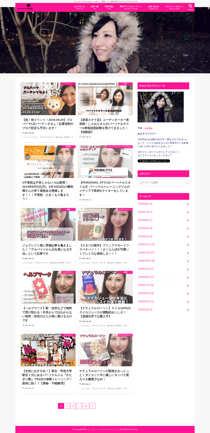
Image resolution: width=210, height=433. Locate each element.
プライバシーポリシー (174, 7)
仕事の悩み (109, 7)
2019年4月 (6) (145, 236)
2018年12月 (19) (146, 244)
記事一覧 (94, 7)
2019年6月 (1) (145, 220)
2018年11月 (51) (146, 252)
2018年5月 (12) (146, 301)
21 (85, 406)
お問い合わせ (153, 7)
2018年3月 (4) (145, 309)
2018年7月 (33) (146, 285)
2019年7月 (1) (145, 212)
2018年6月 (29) (146, 293)
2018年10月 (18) (146, 260)
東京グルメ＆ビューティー (131, 7)
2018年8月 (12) (146, 277)
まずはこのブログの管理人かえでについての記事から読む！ (58, 52)
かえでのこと (79, 7)
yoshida (148, 128)
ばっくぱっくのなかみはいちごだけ (103, 429)
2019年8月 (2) (145, 204)
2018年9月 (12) (146, 269)
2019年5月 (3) (145, 228)
